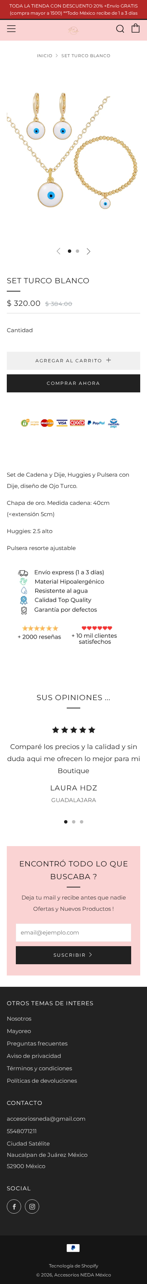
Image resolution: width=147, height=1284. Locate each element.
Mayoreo (19, 1031)
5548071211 (22, 1131)
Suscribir (70, 955)
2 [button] (73, 822)
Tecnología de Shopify (73, 1266)
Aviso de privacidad (34, 1055)
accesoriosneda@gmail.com (46, 1118)
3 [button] (81, 822)
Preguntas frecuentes (37, 1043)
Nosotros (19, 1018)
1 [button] (65, 822)
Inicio (44, 55)
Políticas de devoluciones (42, 1080)
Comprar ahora (73, 383)
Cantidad (20, 330)
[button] (69, 251)
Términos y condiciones (39, 1068)
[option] (73, 154)
